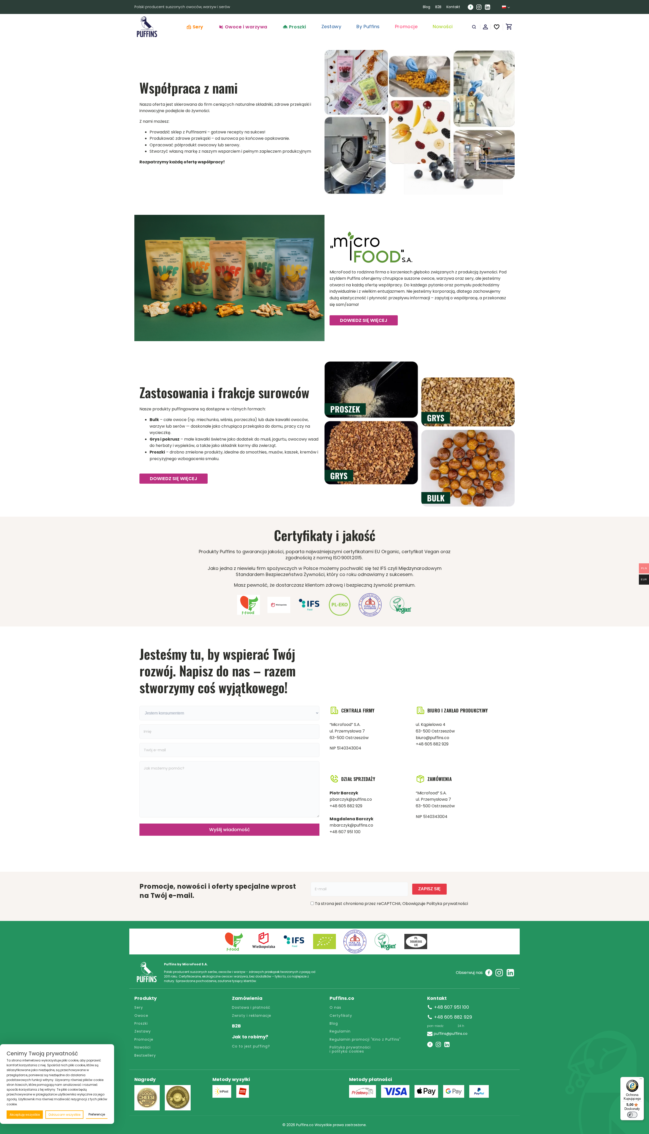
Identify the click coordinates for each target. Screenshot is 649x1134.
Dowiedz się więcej (363, 320)
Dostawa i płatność (251, 1007)
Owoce (141, 1016)
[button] (243, 27)
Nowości (142, 1047)
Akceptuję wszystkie (25, 1114)
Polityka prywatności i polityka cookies (351, 1049)
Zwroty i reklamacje (251, 1016)
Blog (426, 6)
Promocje (143, 1039)
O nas (335, 1007)
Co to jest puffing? (251, 1046)
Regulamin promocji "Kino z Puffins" (365, 1039)
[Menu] (641, 1080)
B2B (438, 6)
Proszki (141, 1023)
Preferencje (96, 1114)
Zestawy (142, 1031)
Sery (138, 1007)
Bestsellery (145, 1055)
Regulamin (340, 1031)
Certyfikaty (341, 1016)
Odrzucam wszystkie (64, 1114)
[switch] (632, 1115)
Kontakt (453, 6)
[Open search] (474, 27)
